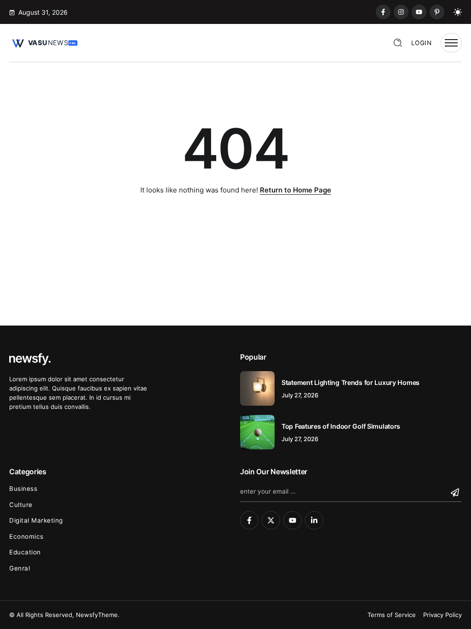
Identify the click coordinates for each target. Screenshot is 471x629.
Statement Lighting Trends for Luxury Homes (350, 382)
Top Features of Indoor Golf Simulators (340, 426)
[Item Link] (257, 388)
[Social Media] (383, 12)
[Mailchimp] (456, 492)
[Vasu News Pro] (43, 42)
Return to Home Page (295, 190)
